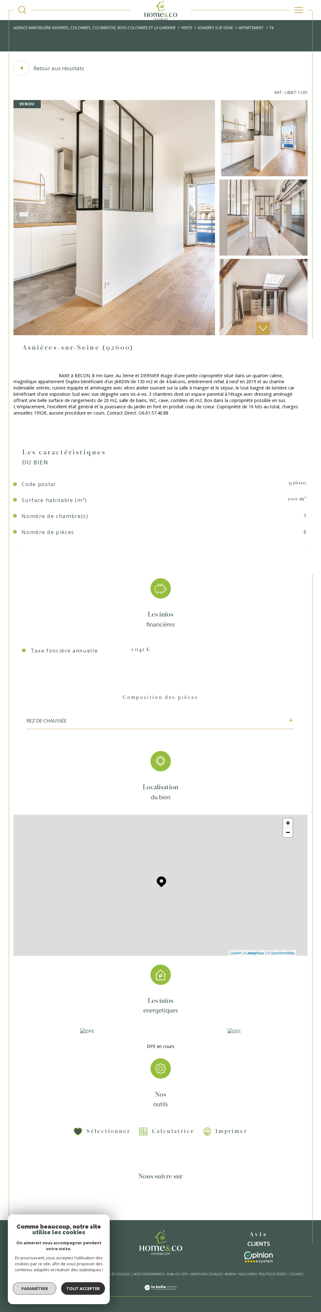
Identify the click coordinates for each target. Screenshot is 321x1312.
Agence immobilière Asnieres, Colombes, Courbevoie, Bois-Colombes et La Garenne (94, 27)
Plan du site (176, 1274)
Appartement (251, 27)
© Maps (254, 952)
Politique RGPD (272, 1274)
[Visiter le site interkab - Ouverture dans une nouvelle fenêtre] (258, 1257)
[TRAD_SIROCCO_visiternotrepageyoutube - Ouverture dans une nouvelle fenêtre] (196, 1200)
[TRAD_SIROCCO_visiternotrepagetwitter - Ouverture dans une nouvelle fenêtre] (142, 1200)
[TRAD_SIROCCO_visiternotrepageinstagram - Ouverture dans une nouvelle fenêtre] (160, 1200)
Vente (186, 27)
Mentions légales (206, 1274)
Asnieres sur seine (215, 27)
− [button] (288, 832)
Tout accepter (83, 1288)
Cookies (296, 1274)
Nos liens (247, 1274)
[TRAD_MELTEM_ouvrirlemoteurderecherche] (22, 10)
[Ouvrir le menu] (299, 10)
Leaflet (235, 952)
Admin (230, 1274)
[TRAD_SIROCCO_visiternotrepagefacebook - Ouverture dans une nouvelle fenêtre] (124, 1200)
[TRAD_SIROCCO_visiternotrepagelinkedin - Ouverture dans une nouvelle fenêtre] (178, 1200)
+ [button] (288, 823)
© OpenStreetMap (281, 952)
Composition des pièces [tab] (160, 697)
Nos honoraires (148, 1274)
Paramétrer (34, 1288)
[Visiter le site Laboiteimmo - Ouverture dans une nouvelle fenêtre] (160, 1293)
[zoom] (114, 333)
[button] (263, 328)
